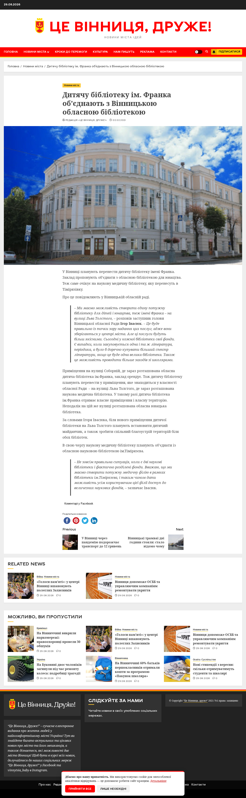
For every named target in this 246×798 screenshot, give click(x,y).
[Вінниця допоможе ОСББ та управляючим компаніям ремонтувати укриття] (99, 586)
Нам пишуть (124, 52)
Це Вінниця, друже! (130, 28)
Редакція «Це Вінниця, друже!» (86, 120)
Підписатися (229, 51)
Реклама (147, 52)
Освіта (196, 659)
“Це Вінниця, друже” (195, 700)
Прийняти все (80, 789)
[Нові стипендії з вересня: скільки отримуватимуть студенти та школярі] (177, 669)
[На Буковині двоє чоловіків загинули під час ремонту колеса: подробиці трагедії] (21, 669)
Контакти (168, 52)
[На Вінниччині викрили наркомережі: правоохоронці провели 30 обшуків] (21, 639)
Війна (40, 576)
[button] (206, 52)
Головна (11, 52)
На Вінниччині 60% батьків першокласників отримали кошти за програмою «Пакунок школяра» (137, 669)
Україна (41, 659)
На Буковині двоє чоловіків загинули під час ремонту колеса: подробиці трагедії (59, 669)
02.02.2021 (119, 120)
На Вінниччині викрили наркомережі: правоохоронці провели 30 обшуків (58, 639)
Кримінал (42, 628)
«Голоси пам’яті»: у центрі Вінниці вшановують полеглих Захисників (58, 586)
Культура (100, 52)
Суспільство (208, 659)
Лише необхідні (113, 789)
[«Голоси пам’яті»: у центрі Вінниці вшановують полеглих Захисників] (21, 586)
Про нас (45, 784)
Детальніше (158, 781)
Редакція (59, 784)
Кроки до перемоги (71, 52)
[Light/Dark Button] (198, 52)
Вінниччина (121, 658)
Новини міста (35, 52)
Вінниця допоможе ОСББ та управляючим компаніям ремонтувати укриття (137, 586)
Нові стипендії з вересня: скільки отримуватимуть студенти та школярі (213, 669)
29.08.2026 (47, 595)
